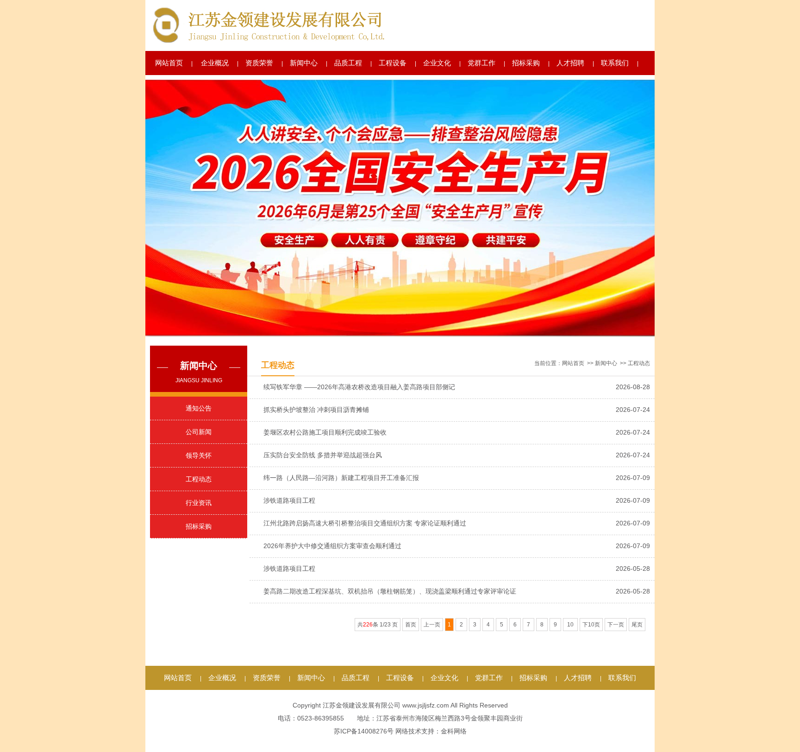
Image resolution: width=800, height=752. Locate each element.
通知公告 (199, 408)
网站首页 (169, 63)
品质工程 (348, 63)
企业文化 (437, 63)
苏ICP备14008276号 (364, 731)
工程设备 (392, 63)
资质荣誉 (259, 63)
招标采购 (526, 63)
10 (570, 624)
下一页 (615, 624)
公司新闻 (199, 432)
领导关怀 (199, 455)
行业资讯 (199, 502)
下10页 (591, 624)
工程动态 (199, 479)
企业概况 (215, 63)
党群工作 (481, 63)
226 (368, 624)
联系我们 (615, 63)
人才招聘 (570, 63)
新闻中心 (304, 63)
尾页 (637, 624)
